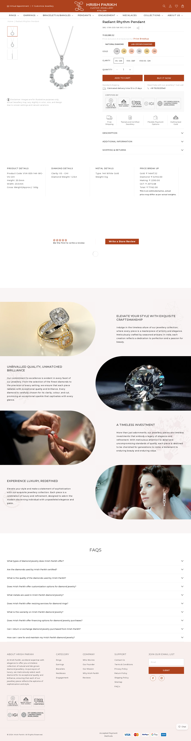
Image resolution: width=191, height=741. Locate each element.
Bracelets (60, 669)
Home (10, 21)
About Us (174, 15)
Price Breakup (141, 38)
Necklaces (60, 673)
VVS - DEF (131, 61)
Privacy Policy (121, 669)
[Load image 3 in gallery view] (12, 54)
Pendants (84, 15)
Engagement (106, 15)
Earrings (29, 15)
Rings (12, 15)
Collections (152, 15)
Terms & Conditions (124, 664)
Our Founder (89, 664)
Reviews (87, 678)
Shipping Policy (122, 678)
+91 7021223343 (157, 88)
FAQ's (117, 686)
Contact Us (120, 660)
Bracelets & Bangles (56, 15)
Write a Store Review (122, 241)
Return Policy (121, 673)
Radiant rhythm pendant (27, 21)
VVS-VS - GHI (144, 61)
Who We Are (89, 660)
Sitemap (118, 682)
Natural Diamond (114, 44)
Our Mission (88, 669)
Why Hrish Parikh (91, 673)
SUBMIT (166, 670)
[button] (164, 6)
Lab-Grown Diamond (141, 44)
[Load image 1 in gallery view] (12, 31)
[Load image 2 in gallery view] (12, 43)
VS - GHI (118, 61)
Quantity (107, 70)
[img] (69, 240)
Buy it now (164, 78)
